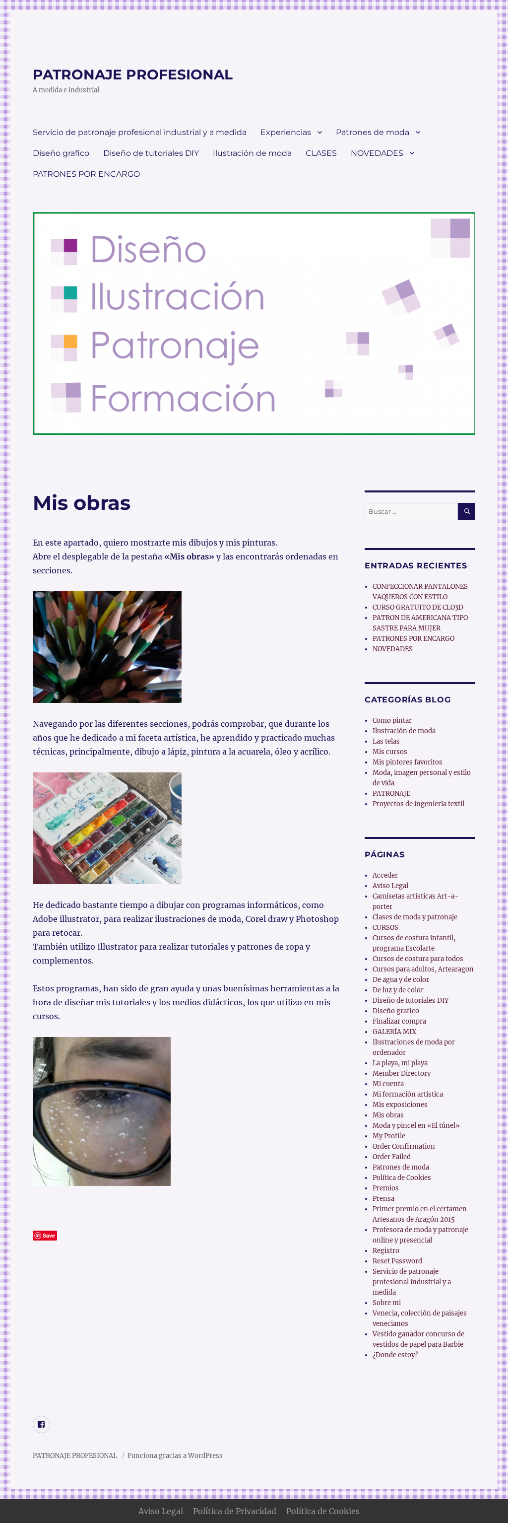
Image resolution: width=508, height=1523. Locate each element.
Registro (386, 1250)
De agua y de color (401, 979)
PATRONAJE (391, 793)
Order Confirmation (404, 1146)
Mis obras (388, 1115)
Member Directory (402, 1073)
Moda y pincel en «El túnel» (416, 1125)
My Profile (389, 1136)
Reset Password (397, 1261)
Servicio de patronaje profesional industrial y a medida (140, 132)
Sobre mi (387, 1303)
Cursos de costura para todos (418, 959)
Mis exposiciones (400, 1105)
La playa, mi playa (400, 1063)
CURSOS (385, 927)
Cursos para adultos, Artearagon (423, 969)
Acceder (385, 875)
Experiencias (285, 132)
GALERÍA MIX (394, 1032)
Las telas (386, 741)
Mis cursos (390, 752)
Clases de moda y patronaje (415, 917)
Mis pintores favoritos (408, 762)
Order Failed (392, 1157)
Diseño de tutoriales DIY (151, 153)
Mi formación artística (408, 1094)
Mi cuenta (388, 1084)
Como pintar (392, 720)
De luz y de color (398, 990)
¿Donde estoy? (395, 1355)
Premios (386, 1188)
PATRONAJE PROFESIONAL (133, 74)
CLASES (321, 153)
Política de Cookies (402, 1178)
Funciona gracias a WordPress (175, 1456)
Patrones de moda (372, 132)
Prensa (383, 1198)
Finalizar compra (399, 1021)
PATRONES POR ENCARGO (86, 174)
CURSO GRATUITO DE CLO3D (418, 607)
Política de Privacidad (234, 1511)
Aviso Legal (390, 886)
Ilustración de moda (252, 153)
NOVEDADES (377, 153)
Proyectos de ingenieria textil (418, 804)
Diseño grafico (61, 153)
